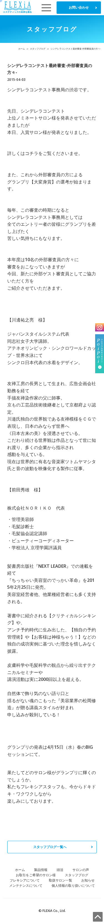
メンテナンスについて (25, 885)
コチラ (31, 153)
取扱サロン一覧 (60, 880)
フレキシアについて (25, 880)
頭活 (60, 869)
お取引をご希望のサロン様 (36, 875)
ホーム (21, 48)
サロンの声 (80, 869)
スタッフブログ (37, 48)
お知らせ (88, 880)
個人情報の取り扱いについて (73, 885)
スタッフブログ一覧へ (50, 846)
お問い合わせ (79, 7)
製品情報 (40, 869)
